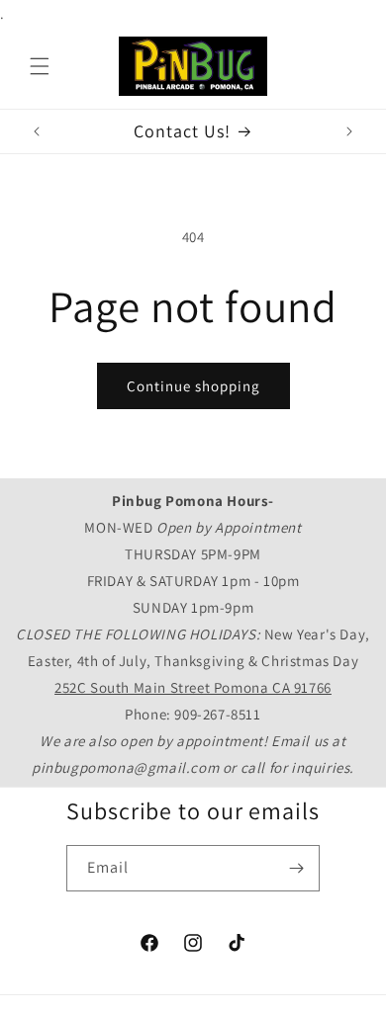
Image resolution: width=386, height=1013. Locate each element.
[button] (39, 66)
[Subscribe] (297, 868)
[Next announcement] (349, 131)
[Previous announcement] (36, 131)
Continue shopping (193, 386)
